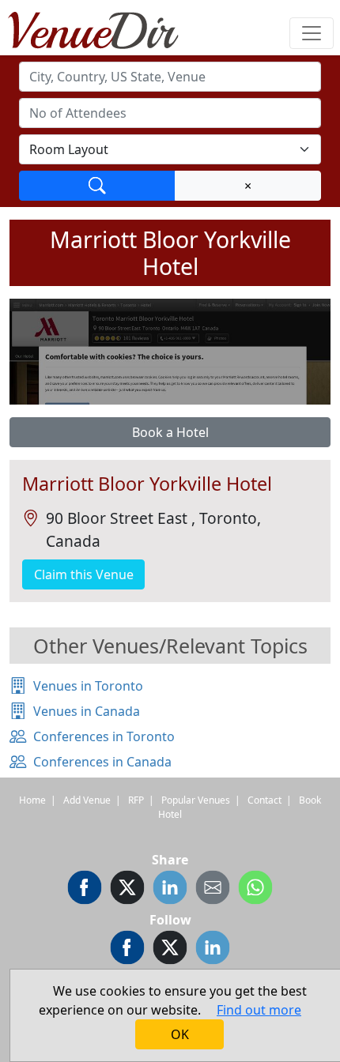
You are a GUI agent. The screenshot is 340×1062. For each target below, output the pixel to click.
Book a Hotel (170, 432)
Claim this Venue (84, 574)
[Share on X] (127, 889)
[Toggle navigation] (311, 33)
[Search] (97, 186)
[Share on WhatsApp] (255, 889)
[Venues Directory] (101, 27)
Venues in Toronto (88, 686)
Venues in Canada (86, 711)
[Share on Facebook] (84, 889)
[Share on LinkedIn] (170, 889)
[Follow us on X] (170, 949)
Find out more (259, 1010)
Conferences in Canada (102, 761)
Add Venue (87, 800)
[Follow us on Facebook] (127, 949)
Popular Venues (195, 800)
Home (32, 800)
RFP (136, 800)
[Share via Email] (212, 889)
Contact (264, 800)
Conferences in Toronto (104, 736)
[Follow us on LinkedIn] (212, 949)
